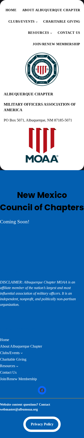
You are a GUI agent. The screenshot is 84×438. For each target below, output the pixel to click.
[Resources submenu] (51, 33)
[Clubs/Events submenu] (37, 22)
